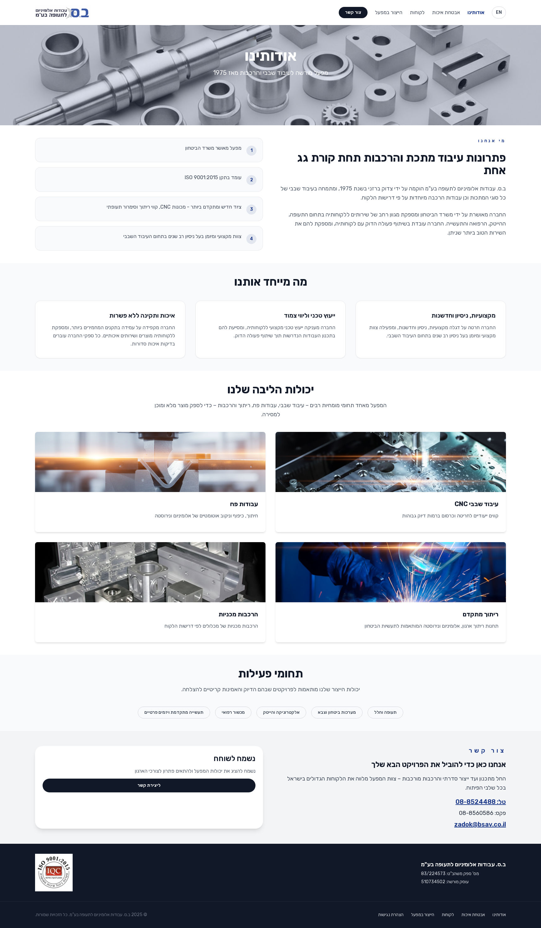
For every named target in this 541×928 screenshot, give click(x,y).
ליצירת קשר (149, 785)
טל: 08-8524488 (481, 802)
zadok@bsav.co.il (480, 824)
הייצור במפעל (388, 12)
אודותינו (475, 12)
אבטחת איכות (446, 12)
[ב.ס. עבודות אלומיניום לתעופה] (63, 12)
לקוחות (417, 12)
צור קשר (353, 12)
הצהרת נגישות (391, 914)
